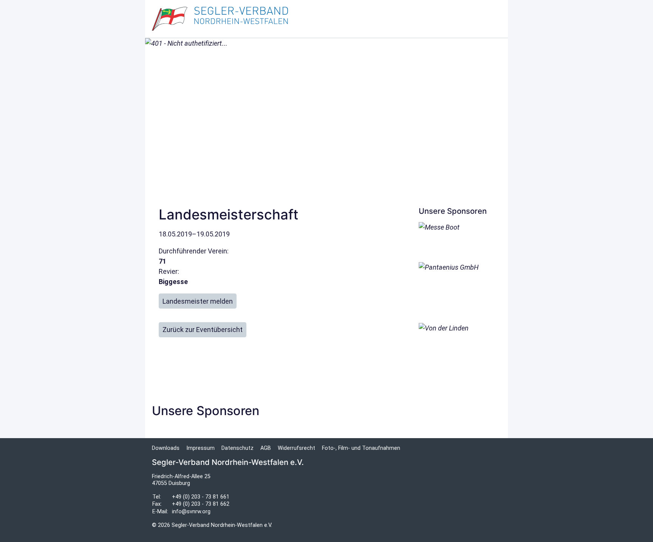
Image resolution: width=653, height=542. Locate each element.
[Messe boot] (456, 238)
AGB (265, 448)
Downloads (165, 448)
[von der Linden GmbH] (456, 350)
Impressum (200, 448)
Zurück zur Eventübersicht (202, 330)
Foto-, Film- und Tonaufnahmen (361, 448)
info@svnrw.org (191, 511)
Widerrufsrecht (296, 448)
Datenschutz (237, 448)
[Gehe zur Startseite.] (220, 19)
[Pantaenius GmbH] (456, 289)
